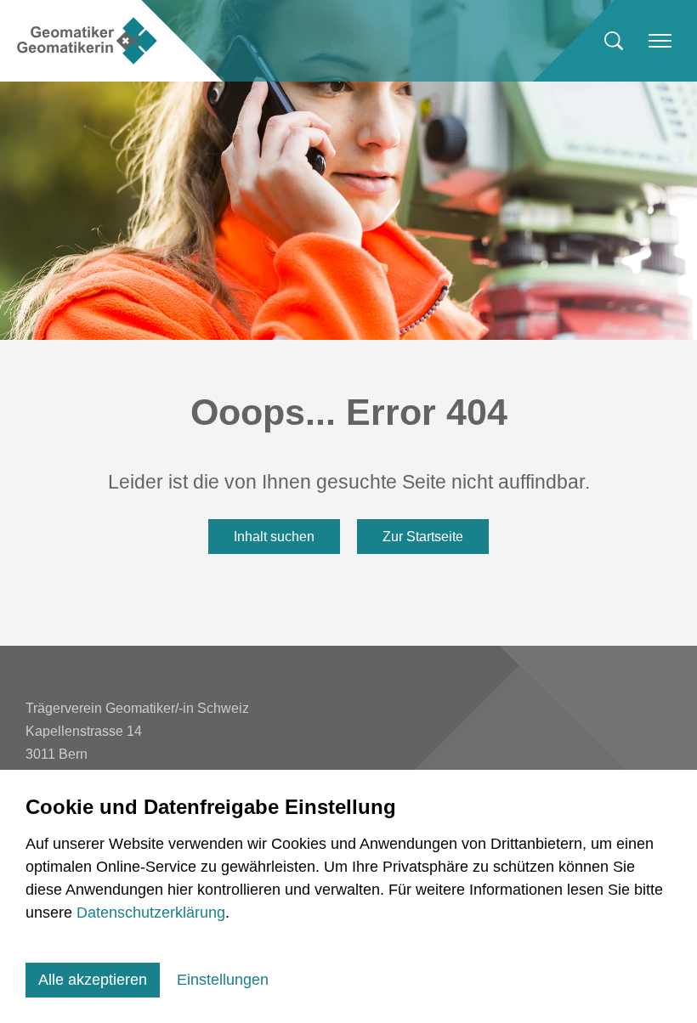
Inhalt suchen (274, 536)
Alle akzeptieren (92, 979)
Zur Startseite (422, 536)
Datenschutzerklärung (150, 912)
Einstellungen (223, 979)
